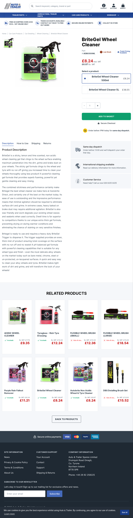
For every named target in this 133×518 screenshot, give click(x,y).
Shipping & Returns (45, 472)
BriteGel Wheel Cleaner (49, 390)
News (7, 457)
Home (4, 34)
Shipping (35, 143)
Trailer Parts (18, 15)
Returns (47, 143)
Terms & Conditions (13, 467)
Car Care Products (80, 15)
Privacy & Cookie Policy (16, 462)
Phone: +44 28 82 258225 (82, 475)
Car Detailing (29, 34)
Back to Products (66, 419)
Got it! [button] (125, 512)
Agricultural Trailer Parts (47, 15)
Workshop (111, 15)
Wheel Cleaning (42, 34)
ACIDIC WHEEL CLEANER (11, 334)
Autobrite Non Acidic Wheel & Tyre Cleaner (81, 391)
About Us (8, 472)
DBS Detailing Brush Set (115, 390)
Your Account (43, 457)
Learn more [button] (9, 514)
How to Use (22, 143)
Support (40, 467)
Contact (40, 462)
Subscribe (55, 493)
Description (8, 143)
